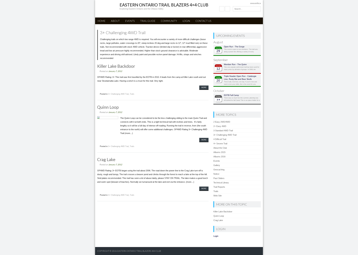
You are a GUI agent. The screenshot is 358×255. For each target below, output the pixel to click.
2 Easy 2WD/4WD (221, 122)
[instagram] (227, 8)
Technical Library (221, 182)
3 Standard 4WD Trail (223, 130)
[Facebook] (221, 8)
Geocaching (218, 169)
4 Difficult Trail (219, 139)
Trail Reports (219, 187)
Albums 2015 (219, 152)
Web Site (217, 195)
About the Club (220, 148)
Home (101, 20)
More (203, 87)
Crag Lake (106, 159)
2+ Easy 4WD (219, 126)
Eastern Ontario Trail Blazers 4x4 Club (139, 251)
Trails (132, 94)
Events (130, 20)
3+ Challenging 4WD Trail (118, 94)
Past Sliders (218, 178)
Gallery (216, 165)
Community (169, 20)
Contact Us (203, 20)
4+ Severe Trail (220, 143)
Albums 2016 (219, 156)
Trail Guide (147, 20)
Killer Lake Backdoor (116, 66)
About (115, 20)
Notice (216, 174)
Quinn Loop (108, 107)
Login (186, 20)
